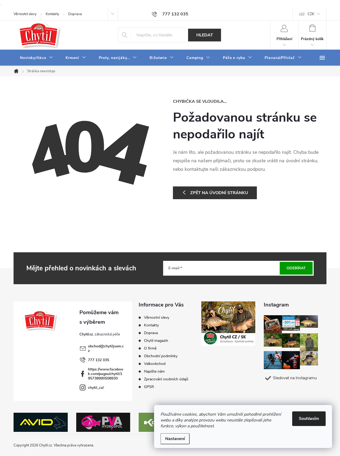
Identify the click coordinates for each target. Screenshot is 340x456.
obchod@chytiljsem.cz (106, 348)
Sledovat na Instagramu (295, 378)
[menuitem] (36, 58)
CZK (311, 14)
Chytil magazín (156, 340)
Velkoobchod (154, 363)
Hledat (204, 35)
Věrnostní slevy (25, 14)
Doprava (75, 14)
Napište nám (154, 371)
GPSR (149, 386)
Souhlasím (309, 418)
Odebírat (296, 268)
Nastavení (175, 439)
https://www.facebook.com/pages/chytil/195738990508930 (105, 374)
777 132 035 (98, 360)
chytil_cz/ (96, 387)
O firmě (150, 348)
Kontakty (52, 14)
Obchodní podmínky (160, 356)
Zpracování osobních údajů (166, 379)
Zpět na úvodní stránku (219, 193)
